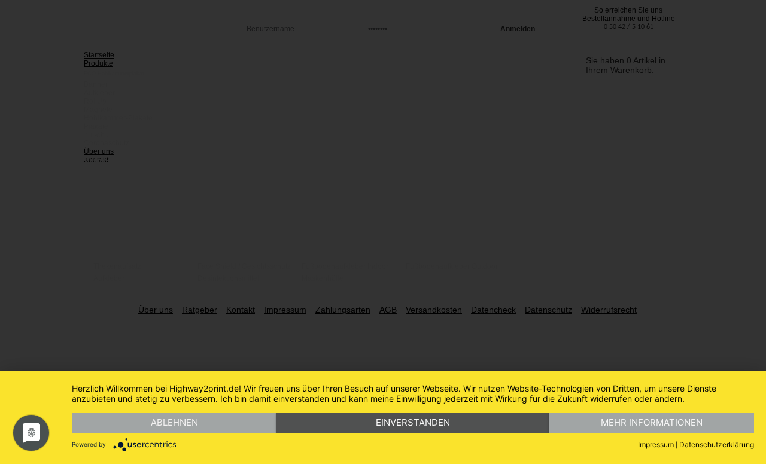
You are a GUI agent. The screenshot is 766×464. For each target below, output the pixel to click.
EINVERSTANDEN (413, 422)
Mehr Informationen (652, 422)
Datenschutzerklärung (716, 444)
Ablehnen (174, 422)
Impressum (656, 444)
